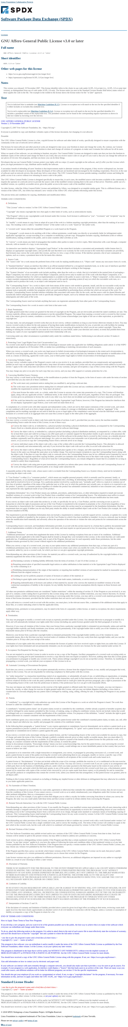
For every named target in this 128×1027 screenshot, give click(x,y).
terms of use (32, 1021)
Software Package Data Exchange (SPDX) (37, 19)
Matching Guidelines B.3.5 (48, 104)
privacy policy (18, 1021)
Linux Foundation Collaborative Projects (17, 2)
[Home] (16, 13)
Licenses (4, 35)
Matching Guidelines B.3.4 (41, 111)
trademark (77, 1016)
